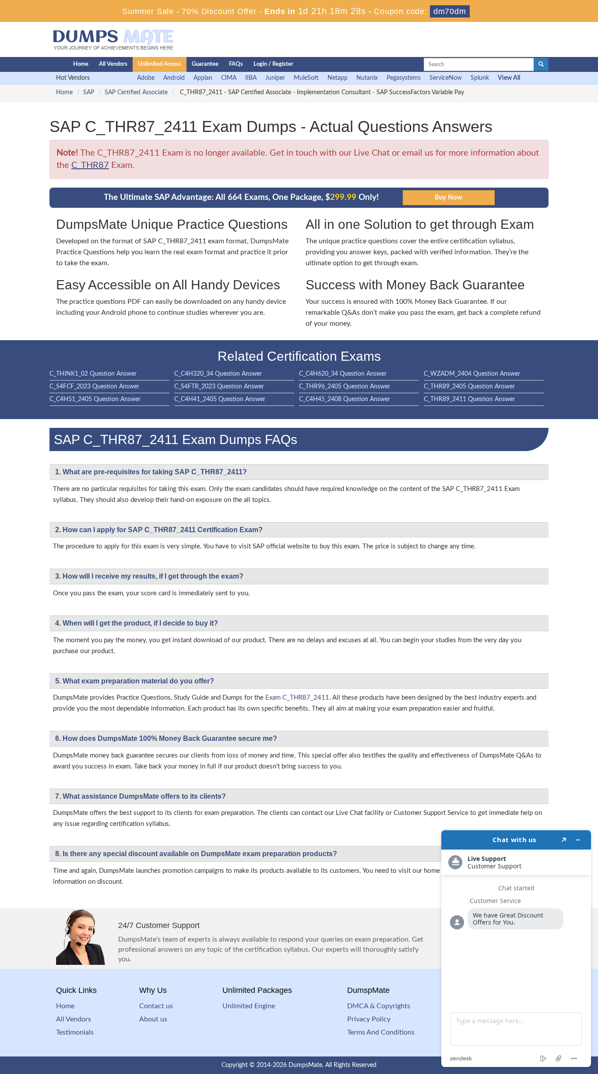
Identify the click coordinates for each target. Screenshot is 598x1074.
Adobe (146, 78)
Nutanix (367, 78)
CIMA (228, 78)
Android (174, 78)
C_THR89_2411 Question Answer (469, 399)
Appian (202, 78)
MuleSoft (306, 78)
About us (153, 1019)
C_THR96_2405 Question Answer (344, 387)
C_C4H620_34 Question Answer (343, 374)
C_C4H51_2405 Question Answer (95, 399)
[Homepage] (43, 64)
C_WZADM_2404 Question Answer (472, 374)
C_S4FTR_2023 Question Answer (219, 387)
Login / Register (273, 64)
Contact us (156, 1006)
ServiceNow (445, 78)
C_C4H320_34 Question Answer (218, 374)
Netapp (337, 78)
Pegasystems (404, 78)
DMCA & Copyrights (378, 1006)
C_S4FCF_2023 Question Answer (94, 387)
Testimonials (75, 1032)
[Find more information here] (516, 948)
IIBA (251, 78)
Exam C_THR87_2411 (297, 697)
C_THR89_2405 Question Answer (469, 387)
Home (80, 64)
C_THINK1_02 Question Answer (93, 374)
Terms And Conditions (381, 1032)
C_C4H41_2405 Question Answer (219, 399)
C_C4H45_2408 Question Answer (344, 399)
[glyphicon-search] (541, 64)
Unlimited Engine (248, 1006)
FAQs (236, 64)
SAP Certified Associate (136, 92)
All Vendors (113, 64)
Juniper (275, 78)
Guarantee (205, 64)
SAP (88, 92)
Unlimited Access (159, 64)
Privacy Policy (368, 1019)
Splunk (480, 78)
